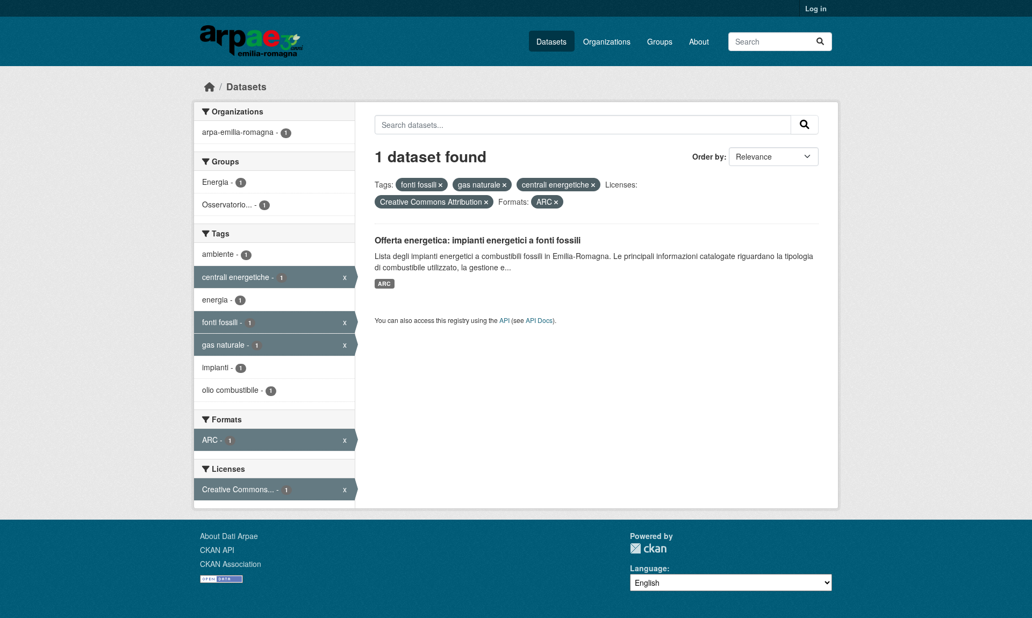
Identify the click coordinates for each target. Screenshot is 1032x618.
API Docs (539, 320)
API (504, 320)
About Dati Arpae (229, 535)
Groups (659, 41)
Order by (708, 156)
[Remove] (440, 185)
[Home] (209, 86)
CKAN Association (230, 563)
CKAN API (217, 549)
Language (648, 568)
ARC (384, 283)
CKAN (648, 548)
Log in (816, 8)
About (699, 41)
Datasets (551, 41)
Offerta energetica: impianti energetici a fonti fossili (477, 240)
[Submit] (820, 41)
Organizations (606, 41)
